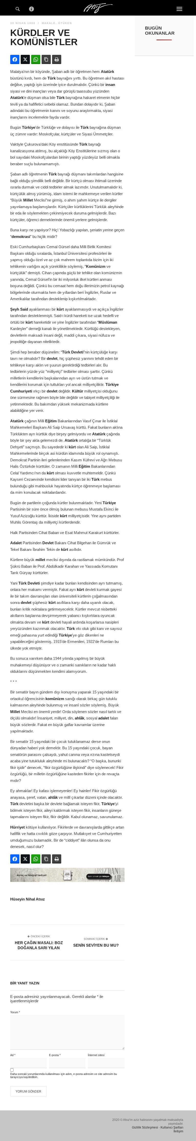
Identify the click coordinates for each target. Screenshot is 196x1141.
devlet (52, 358)
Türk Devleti (72, 352)
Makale (49, 23)
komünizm (54, 698)
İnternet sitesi (96, 1055)
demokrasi (20, 236)
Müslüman (108, 322)
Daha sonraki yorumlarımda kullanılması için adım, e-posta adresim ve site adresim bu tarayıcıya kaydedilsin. (63, 1075)
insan (110, 84)
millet (40, 559)
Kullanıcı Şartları (172, 1127)
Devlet (48, 543)
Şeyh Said (19, 309)
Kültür (77, 391)
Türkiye (28, 127)
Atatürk (107, 71)
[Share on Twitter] (25, 59)
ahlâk (79, 718)
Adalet (16, 543)
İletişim (178, 1131)
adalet (103, 718)
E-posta (54, 1055)
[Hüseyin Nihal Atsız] (98, 7)
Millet (28, 200)
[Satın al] (67, 880)
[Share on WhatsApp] (35, 59)
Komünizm (95, 266)
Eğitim (51, 421)
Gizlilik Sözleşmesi (145, 1127)
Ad (12, 1055)
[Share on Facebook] (14, 59)
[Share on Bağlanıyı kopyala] (46, 59)
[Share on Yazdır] (56, 59)
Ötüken (65, 23)
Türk (51, 78)
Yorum (15, 1012)
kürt (60, 309)
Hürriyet (17, 827)
